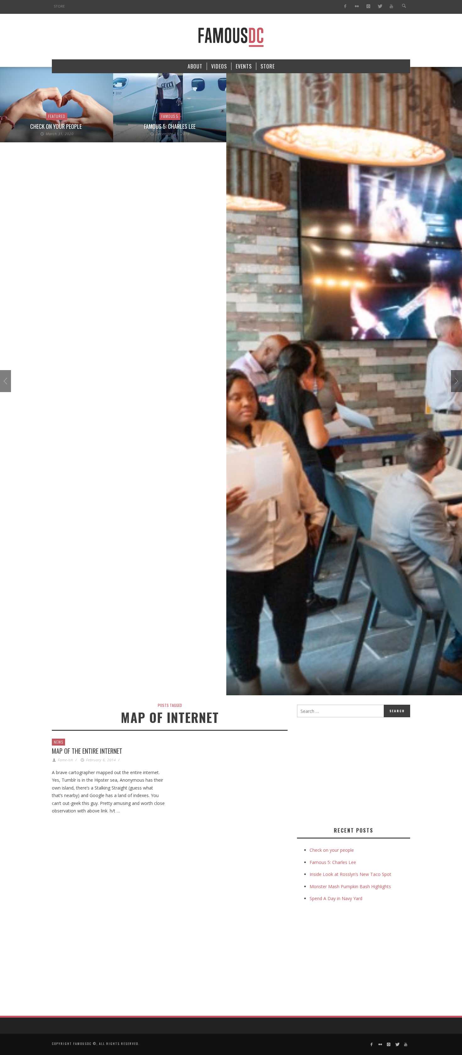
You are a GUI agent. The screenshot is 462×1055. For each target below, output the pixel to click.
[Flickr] (357, 6)
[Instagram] (368, 6)
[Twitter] (380, 6)
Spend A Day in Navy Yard (336, 898)
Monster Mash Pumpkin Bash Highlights (350, 886)
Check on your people (56, 126)
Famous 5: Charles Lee (169, 126)
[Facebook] (345, 6)
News (58, 742)
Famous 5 (170, 116)
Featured (56, 116)
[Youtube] (391, 6)
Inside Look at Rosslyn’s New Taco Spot (350, 874)
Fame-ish (65, 759)
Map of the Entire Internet (87, 751)
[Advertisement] (350, 771)
